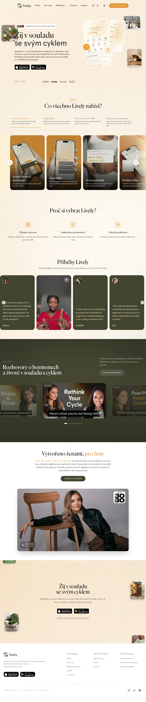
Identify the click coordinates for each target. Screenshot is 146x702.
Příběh (37, 5)
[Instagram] (93, 6)
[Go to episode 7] (77, 423)
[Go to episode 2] (67, 423)
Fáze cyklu (48, 5)
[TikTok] (98, 6)
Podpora (84, 5)
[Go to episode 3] (70, 423)
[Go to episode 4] (72, 423)
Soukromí (73, 5)
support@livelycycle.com (13, 667)
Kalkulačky (60, 5)
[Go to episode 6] (75, 423)
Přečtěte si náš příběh (73, 479)
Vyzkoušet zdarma (118, 5)
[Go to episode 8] (79, 423)
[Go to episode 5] (73, 423)
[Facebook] (139, 690)
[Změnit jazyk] (104, 6)
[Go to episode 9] (81, 423)
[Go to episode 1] (64, 423)
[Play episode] (32, 412)
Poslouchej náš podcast (112, 373)
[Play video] (110, 280)
